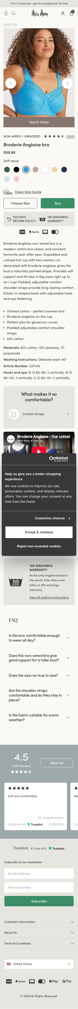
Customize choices (50, 518)
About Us (10, 933)
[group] (35, 806)
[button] (6, 169)
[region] (39, 806)
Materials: (11, 348)
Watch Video (39, 122)
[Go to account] (63, 13)
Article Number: (15, 366)
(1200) (70, 136)
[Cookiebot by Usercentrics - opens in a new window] (55, 459)
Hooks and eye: (15, 372)
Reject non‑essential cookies (39, 546)
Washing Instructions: (20, 359)
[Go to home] (39, 13)
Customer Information (19, 922)
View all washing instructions (49, 597)
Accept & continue (39, 532)
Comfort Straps (33, 414)
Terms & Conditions (17, 943)
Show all (56, 763)
